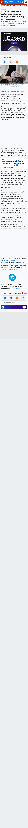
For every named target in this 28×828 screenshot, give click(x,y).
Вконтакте (4, 262)
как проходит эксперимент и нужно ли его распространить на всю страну (13, 162)
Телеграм (5, 260)
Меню (2, 2)
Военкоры (17, 5)
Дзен (20, 262)
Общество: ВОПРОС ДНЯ (9, 302)
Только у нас (10, 5)
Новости (3, 5)
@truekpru (16, 289)
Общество (4, 167)
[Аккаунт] (26, 2)
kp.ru (25, 293)
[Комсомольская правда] (8, 2)
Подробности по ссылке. (14, 230)
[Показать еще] (23, 62)
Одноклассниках (14, 260)
